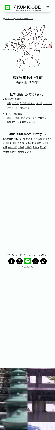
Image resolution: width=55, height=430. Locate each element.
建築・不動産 (13, 118)
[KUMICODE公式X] (35, 261)
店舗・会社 (31, 118)
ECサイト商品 (19, 122)
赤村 (5, 147)
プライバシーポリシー (17, 255)
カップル (47, 103)
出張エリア (9, 19)
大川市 (28, 152)
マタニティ (24, 108)
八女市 (21, 143)
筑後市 (6, 143)
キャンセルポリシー (38, 255)
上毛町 (21, 147)
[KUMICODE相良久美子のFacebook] (11, 261)
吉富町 (28, 147)
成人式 (39, 103)
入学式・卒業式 (27, 103)
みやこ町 (12, 147)
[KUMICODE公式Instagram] (19, 261)
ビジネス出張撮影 (13, 114)
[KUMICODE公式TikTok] (43, 261)
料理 (9, 122)
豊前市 (36, 147)
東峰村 (38, 143)
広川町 (13, 143)
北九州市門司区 (10, 139)
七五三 (15, 103)
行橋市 (6, 152)
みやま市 (38, 139)
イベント (31, 122)
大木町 (22, 139)
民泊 (23, 118)
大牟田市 (47, 139)
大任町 (45, 143)
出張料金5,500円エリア (24, 19)
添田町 (13, 152)
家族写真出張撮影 (13, 99)
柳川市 (29, 139)
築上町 (43, 147)
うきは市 (29, 143)
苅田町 (21, 152)
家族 (9, 103)
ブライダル (12, 108)
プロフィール (44, 118)
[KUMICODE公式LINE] (7, 7)
